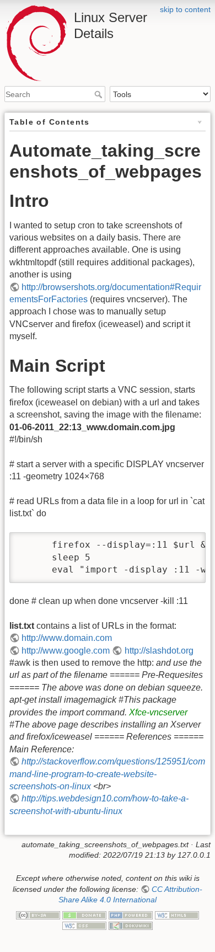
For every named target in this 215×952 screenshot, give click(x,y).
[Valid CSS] (84, 925)
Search (99, 94)
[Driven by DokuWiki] (131, 925)
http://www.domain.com (67, 638)
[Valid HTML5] (177, 914)
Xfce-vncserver (158, 712)
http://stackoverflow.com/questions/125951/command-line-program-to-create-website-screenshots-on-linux (107, 774)
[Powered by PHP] (131, 914)
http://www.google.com (66, 650)
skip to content (185, 9)
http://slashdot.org (159, 650)
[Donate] (84, 914)
